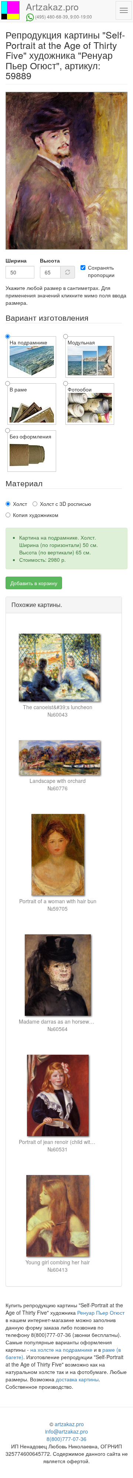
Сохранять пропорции (101, 271)
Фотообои (80, 389)
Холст (20, 503)
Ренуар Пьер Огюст (101, 1312)
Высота (50, 260)
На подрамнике (28, 342)
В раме (18, 389)
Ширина (16, 260)
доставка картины (77, 1379)
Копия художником (35, 514)
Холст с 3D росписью (65, 503)
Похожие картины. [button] (36, 604)
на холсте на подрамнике (61, 1349)
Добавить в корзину (33, 583)
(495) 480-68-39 (51, 16)
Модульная (81, 342)
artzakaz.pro (69, 1424)
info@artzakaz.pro (66, 1431)
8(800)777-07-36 (66, 1438)
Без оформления (30, 436)
